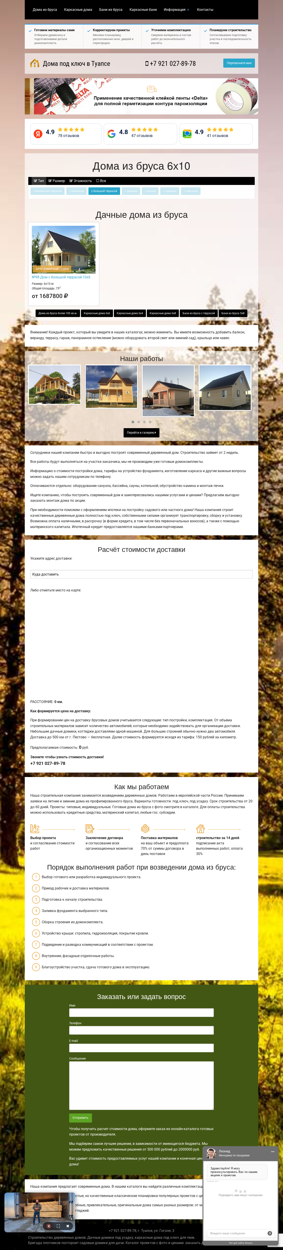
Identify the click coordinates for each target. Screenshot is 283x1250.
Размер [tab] (58, 181)
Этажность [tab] (82, 181)
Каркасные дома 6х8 (163, 313)
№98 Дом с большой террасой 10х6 (61, 277)
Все (102, 181)
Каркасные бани (143, 10)
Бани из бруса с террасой (199, 313)
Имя (72, 1005)
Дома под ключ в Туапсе (75, 63)
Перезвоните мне (239, 63)
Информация (174, 10)
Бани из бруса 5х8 (233, 313)
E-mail (73, 1041)
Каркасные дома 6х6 (97, 313)
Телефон (75, 1023)
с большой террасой (104, 191)
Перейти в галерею (141, 433)
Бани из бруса (110, 10)
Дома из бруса (45, 10)
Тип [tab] (40, 181)
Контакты (205, 10)
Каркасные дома (78, 10)
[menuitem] (45, 10)
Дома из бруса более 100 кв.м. (57, 313)
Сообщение (77, 1058)
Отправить (80, 1118)
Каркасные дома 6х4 (130, 313)
